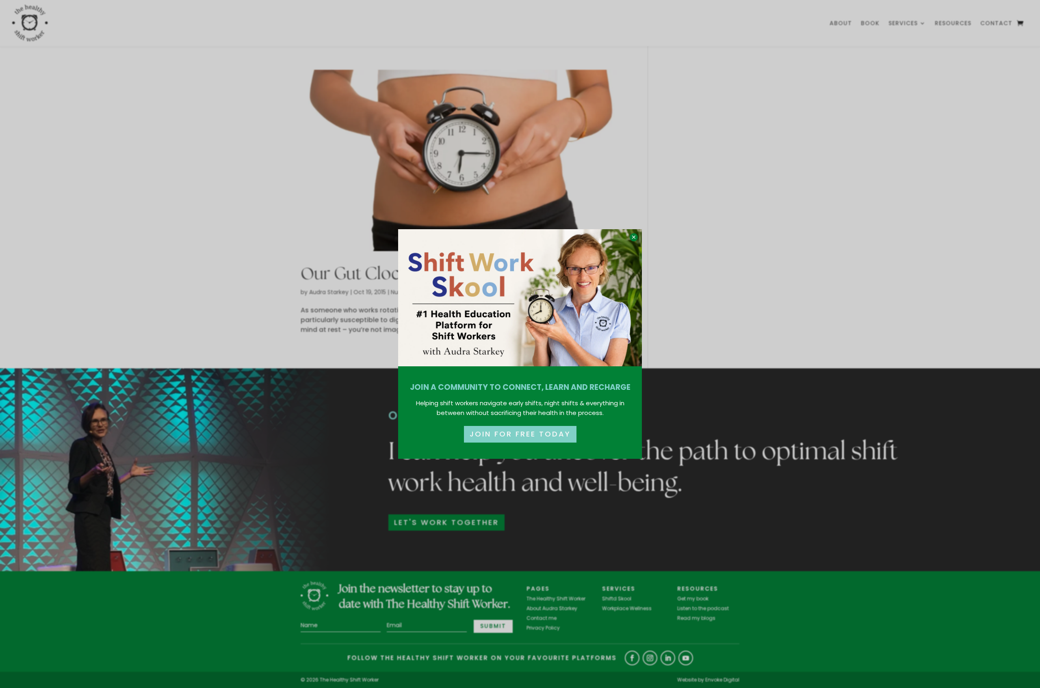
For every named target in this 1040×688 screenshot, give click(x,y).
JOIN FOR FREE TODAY (520, 434)
